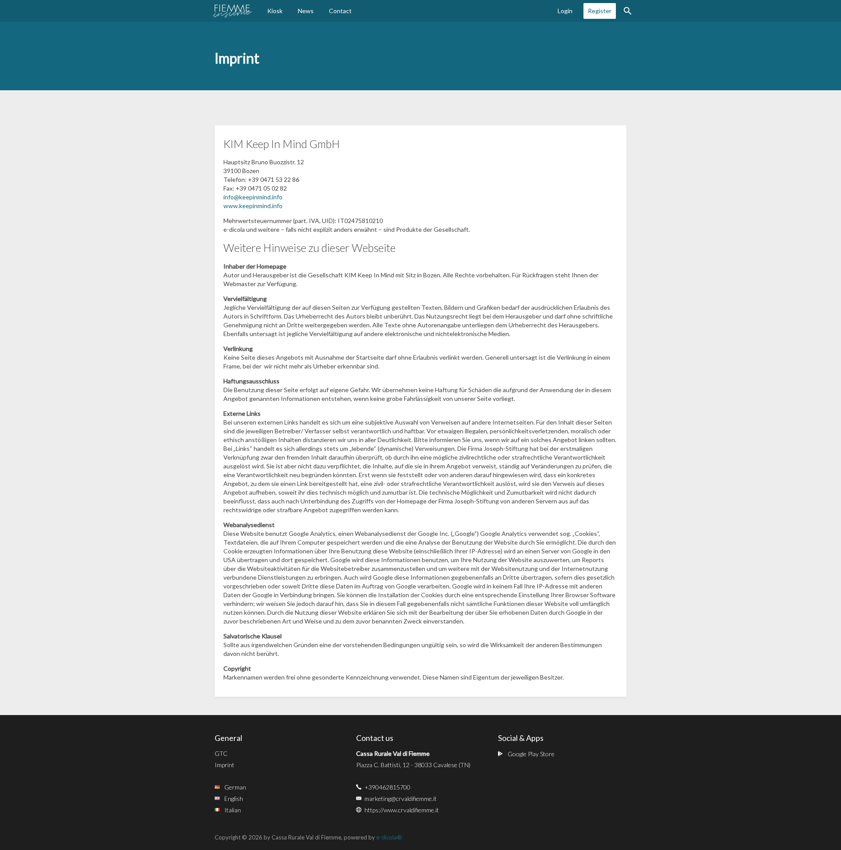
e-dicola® (389, 837)
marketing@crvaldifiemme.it (400, 798)
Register (599, 10)
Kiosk (275, 10)
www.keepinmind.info (253, 205)
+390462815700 (387, 787)
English (233, 798)
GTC (221, 753)
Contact (340, 10)
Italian (232, 810)
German (235, 787)
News (306, 10)
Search (627, 11)
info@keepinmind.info (253, 197)
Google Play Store (531, 754)
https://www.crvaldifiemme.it (401, 810)
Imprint (224, 765)
